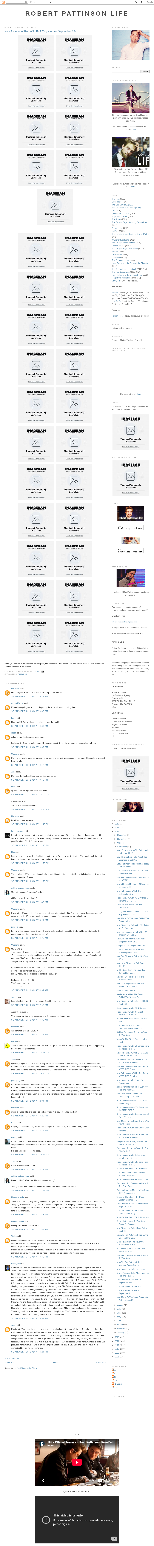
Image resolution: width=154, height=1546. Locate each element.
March (120, 1324)
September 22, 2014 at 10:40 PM (30, 809)
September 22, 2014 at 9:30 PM (29, 711)
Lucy (13, 718)
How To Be (116, 301)
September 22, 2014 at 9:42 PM (29, 765)
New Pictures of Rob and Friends (131, 1269)
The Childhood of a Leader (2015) (126, 208)
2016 (117, 824)
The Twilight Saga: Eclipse (123, 243)
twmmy (14, 1137)
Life (113, 211)
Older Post (101, 1362)
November (122, 839)
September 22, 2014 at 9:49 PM (29, 780)
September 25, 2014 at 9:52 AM (29, 1318)
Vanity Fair (116, 281)
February (121, 1328)
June (119, 1313)
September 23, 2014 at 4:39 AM (29, 990)
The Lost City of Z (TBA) (122, 205)
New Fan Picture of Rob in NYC (130, 1287)
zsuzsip (14, 927)
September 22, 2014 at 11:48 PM (30, 845)
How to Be (116, 257)
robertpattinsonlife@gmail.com (124, 621)
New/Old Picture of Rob (127, 990)
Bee (114, 1370)
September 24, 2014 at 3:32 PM (29, 1257)
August (120, 1305)
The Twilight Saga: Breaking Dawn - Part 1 (130, 234)
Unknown (15, 688)
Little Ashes (117, 254)
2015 (117, 828)
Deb (114, 1373)
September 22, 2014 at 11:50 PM (30, 863)
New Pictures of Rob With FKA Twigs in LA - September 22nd (41, 31)
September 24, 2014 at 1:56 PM (29, 1229)
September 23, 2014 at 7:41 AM (29, 1035)
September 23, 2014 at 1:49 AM (29, 902)
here (134, 129)
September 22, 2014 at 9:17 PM (29, 696)
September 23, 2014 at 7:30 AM (29, 1020)
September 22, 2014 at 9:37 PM (29, 747)
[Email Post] (42, 671)
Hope (13, 852)
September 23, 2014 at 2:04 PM (29, 1101)
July (119, 1309)
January (121, 1332)
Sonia (114, 1387)
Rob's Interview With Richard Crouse (132, 1179)
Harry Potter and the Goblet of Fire (127, 275)
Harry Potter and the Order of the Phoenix (130, 263)
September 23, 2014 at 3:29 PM (29, 1116)
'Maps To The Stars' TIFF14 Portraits (133, 1217)
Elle (114, 1377)
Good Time (116, 202)
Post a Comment (12, 1358)
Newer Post (10, 1362)
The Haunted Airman (120, 272)
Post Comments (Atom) (27, 1368)
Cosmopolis (117, 228)
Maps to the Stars (119, 216)
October (121, 843)
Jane (13, 772)
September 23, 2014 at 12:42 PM (30, 1074)
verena (14, 997)
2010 (117, 1349)
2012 (117, 1341)
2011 (117, 1345)
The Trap (116, 199)
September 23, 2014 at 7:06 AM (29, 1005)
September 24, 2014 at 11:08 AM (30, 1190)
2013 (117, 1337)
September (122, 847)
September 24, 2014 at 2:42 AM (29, 1169)
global (13, 733)
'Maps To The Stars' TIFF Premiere (132, 1169)
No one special (17, 1197)
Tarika (14, 1161)
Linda (114, 1380)
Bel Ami (115, 231)
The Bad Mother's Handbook (124, 269)
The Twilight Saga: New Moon (125, 248)
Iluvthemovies (17, 831)
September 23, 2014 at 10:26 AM (30, 1053)
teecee (14, 1122)
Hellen (14, 1041)
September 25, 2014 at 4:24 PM (29, 1352)
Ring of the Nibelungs (121, 278)
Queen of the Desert (120, 213)
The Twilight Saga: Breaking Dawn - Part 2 (130, 222)
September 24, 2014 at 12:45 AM (30, 1155)
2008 (117, 1357)
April (119, 1321)
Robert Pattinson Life (77, 13)
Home (55, 1362)
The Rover (116, 219)
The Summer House (120, 260)
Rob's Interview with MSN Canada (131, 1008)
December (122, 835)
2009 (117, 1353)
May (119, 1317)
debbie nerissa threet (20, 888)
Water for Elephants (120, 240)
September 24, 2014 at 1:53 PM (29, 1215)
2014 (117, 831)
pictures (22, 674)
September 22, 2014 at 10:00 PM (30, 795)
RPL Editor (117, 1384)
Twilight (115, 251)
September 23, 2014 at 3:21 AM (29, 920)
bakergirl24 (16, 1263)
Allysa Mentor (17, 703)
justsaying (15, 1080)
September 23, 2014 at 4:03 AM (29, 938)
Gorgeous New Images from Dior (131, 946)
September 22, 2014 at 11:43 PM (30, 824)
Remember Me (118, 246)
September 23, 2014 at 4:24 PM (29, 1130)
